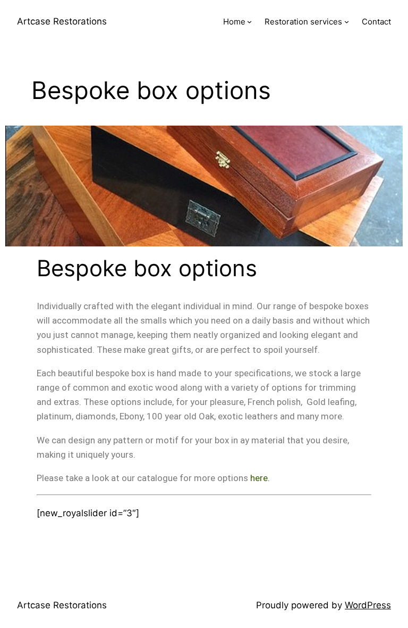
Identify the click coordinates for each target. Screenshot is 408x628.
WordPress (368, 605)
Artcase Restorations (62, 21)
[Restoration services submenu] (346, 21)
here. (260, 478)
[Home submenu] (249, 21)
